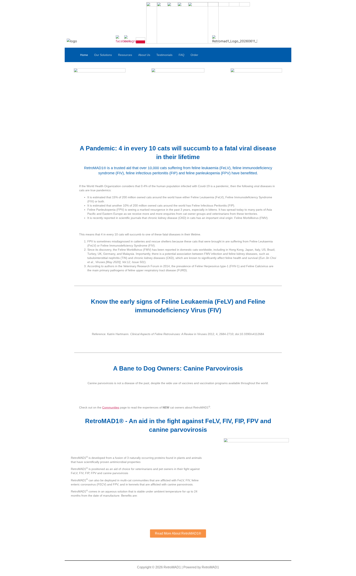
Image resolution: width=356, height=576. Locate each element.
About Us (144, 55)
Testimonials (164, 55)
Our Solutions (103, 55)
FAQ (181, 55)
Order (194, 55)
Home (84, 55)
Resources (125, 55)
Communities (110, 407)
